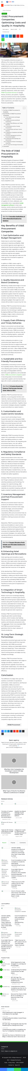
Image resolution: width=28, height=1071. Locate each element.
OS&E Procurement (14, 725)
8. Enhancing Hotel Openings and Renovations (13, 139)
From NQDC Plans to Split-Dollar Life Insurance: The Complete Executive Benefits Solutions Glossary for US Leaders (7, 945)
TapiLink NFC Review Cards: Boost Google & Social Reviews (7, 831)
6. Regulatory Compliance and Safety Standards (14, 133)
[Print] (2, 734)
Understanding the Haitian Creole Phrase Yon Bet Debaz (18, 971)
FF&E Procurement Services (9, 92)
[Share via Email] (23, 731)
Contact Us (11, 1065)
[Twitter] (5, 731)
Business (8, 10)
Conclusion (6, 146)
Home (4, 10)
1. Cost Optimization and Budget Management (12, 118)
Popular (13, 842)
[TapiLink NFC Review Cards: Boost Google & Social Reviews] (7, 825)
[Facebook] (2, 731)
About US (17, 1065)
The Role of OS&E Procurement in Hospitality (11, 111)
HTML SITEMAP (20, 1062)
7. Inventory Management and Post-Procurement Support (13, 136)
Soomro (19, 1060)
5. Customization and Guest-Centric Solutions (14, 130)
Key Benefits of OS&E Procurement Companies (12, 114)
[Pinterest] (14, 731)
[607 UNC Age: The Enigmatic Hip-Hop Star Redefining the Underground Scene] (5, 979)
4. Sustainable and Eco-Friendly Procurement (13, 127)
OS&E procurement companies (13, 375)
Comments (23, 842)
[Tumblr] (11, 731)
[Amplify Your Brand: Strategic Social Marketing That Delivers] (21, 806)
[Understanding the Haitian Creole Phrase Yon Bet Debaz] (5, 972)
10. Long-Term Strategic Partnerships (14, 144)
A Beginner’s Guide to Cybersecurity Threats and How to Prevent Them (20, 832)
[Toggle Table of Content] (23, 108)
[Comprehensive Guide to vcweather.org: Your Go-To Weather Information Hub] (5, 989)
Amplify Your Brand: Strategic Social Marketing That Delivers (20, 813)
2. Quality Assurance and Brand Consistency (13, 121)
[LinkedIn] (8, 731)
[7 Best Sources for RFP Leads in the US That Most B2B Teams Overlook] (6, 884)
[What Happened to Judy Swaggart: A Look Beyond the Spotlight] (5, 964)
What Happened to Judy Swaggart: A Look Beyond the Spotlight (18, 964)
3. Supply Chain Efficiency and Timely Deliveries (14, 124)
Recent (4, 842)
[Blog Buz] (10, 2)
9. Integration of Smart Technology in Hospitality (14, 142)
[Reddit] (17, 731)
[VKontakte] (20, 731)
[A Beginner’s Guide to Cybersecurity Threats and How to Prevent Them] (21, 825)
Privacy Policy (11, 1062)
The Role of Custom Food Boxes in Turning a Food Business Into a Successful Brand (7, 814)
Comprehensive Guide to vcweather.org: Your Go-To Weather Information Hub (18, 988)
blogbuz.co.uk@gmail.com (11, 1051)
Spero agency (6, 29)
